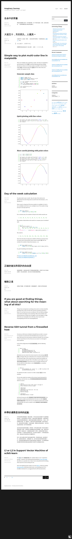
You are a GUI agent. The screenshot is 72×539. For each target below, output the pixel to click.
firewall (5, 337)
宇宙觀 (7, 419)
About (61, 8)
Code (5, 64)
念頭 (8, 24)
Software (11, 459)
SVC (20, 457)
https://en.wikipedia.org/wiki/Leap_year (27, 255)
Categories (54, 95)
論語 (59, 113)
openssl (54, 107)
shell (53, 108)
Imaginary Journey (12, 8)
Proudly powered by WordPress (17, 485)
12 (13, 477)
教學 (55, 113)
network (8, 337)
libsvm (38, 465)
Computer (8, 64)
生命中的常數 (11, 18)
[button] (69, 536)
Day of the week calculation (20, 193)
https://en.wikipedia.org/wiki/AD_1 (27, 257)
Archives (53, 85)
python (5, 201)
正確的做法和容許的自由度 (17, 265)
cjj (52, 75)
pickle (57, 107)
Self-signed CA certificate (61, 56)
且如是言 (66, 8)
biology (55, 102)
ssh (11, 337)
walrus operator (54, 111)
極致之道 (8, 281)
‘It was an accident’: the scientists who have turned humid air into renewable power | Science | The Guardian (60, 44)
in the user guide (43, 459)
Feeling (5, 310)
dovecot (63, 102)
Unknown (53, 64)
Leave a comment (7, 25)
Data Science (6, 459)
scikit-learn (6, 460)
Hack (5, 335)
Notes (8, 199)
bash (52, 102)
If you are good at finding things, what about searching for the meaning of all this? (25, 302)
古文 (5, 41)
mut (52, 59)
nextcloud (56, 105)
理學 (9, 419)
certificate (59, 102)
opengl (62, 105)
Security (11, 335)
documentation (20, 467)
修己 (5, 289)
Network (8, 335)
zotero (58, 111)
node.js (59, 105)
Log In (56, 8)
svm (9, 460)
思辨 (10, 271)
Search (53, 18)
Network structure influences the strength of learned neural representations (59, 30)
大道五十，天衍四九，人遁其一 (20, 34)
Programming (7, 65)
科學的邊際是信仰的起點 (16, 412)
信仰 (5, 419)
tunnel (5, 338)
